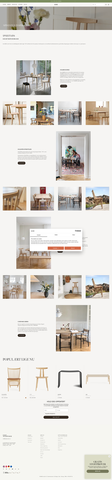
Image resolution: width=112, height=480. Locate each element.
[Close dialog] (109, 456)
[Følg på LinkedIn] (18, 469)
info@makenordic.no (7, 438)
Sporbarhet (30, 440)
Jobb (41, 455)
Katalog (41, 436)
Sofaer (4, 4)
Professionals (42, 442)
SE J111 (60, 251)
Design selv (14, 4)
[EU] (11, 467)
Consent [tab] (38, 234)
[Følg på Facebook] (3, 469)
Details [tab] (56, 234)
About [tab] (73, 234)
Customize (55, 248)
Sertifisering (30, 436)
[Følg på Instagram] (6, 469)
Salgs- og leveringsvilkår (62, 436)
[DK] (6, 467)
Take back (29, 442)
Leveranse (60, 442)
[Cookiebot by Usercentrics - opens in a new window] (76, 231)
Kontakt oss (42, 440)
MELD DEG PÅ (56, 417)
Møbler (9, 4)
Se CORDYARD (21, 335)
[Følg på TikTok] (15, 469)
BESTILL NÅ (97, 471)
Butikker (20, 4)
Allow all (72, 248)
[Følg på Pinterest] (9, 469)
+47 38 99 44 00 (7, 436)
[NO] (4, 467)
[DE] (9, 467)
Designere (30, 438)
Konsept (41, 453)
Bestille (59, 440)
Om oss (25, 4)
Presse (41, 457)
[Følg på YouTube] (12, 469)
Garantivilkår (60, 438)
